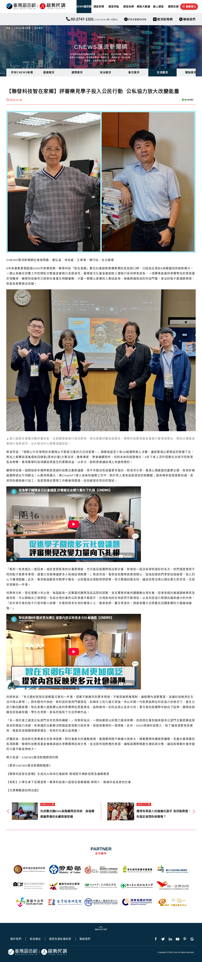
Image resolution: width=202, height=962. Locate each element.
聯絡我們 (85, 939)
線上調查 (158, 6)
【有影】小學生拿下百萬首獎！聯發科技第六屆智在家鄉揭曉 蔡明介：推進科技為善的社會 (68, 782)
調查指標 (128, 6)
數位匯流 (134, 72)
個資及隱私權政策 (60, 939)
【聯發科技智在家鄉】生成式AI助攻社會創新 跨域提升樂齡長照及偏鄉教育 (58, 774)
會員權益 (35, 939)
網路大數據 (143, 6)
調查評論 (113, 6)
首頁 (8, 28)
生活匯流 (162, 72)
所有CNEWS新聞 (22, 72)
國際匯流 (77, 72)
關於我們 (15, 939)
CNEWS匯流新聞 (84, 6)
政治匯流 (105, 72)
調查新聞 (99, 6)
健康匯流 (48, 72)
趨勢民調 (173, 6)
